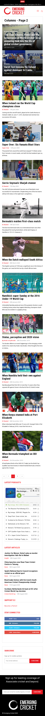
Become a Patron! (10, 606)
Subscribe (35, 632)
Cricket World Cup (10, 594)
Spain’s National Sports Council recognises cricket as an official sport (21, 572)
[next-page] (22, 476)
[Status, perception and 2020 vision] (22, 324)
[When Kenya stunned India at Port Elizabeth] (22, 402)
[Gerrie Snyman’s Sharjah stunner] (22, 170)
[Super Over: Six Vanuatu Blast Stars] (22, 132)
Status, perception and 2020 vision (20, 337)
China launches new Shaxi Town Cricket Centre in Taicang (19, 563)
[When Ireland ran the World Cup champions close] (22, 90)
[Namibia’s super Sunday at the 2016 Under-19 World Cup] (22, 283)
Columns (7, 64)
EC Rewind (5, 109)
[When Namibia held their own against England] (22, 363)
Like (37, 618)
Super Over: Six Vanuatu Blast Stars (21, 144)
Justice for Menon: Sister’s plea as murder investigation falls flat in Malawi (21, 554)
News (6, 567)
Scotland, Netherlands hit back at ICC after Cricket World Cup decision (21, 590)
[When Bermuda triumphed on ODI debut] (22, 441)
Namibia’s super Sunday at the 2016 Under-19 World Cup (21, 297)
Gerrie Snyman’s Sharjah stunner (19, 182)
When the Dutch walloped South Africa (22, 259)
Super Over (5, 148)
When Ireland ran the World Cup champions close (18, 105)
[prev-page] (4, 476)
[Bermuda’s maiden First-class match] (22, 208)
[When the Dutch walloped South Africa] (22, 247)
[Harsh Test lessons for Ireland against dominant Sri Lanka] (22, 63)
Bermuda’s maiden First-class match (21, 221)
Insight (6, 558)
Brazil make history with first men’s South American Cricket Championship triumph (20, 581)
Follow (36, 623)
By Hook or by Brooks (11, 31)
